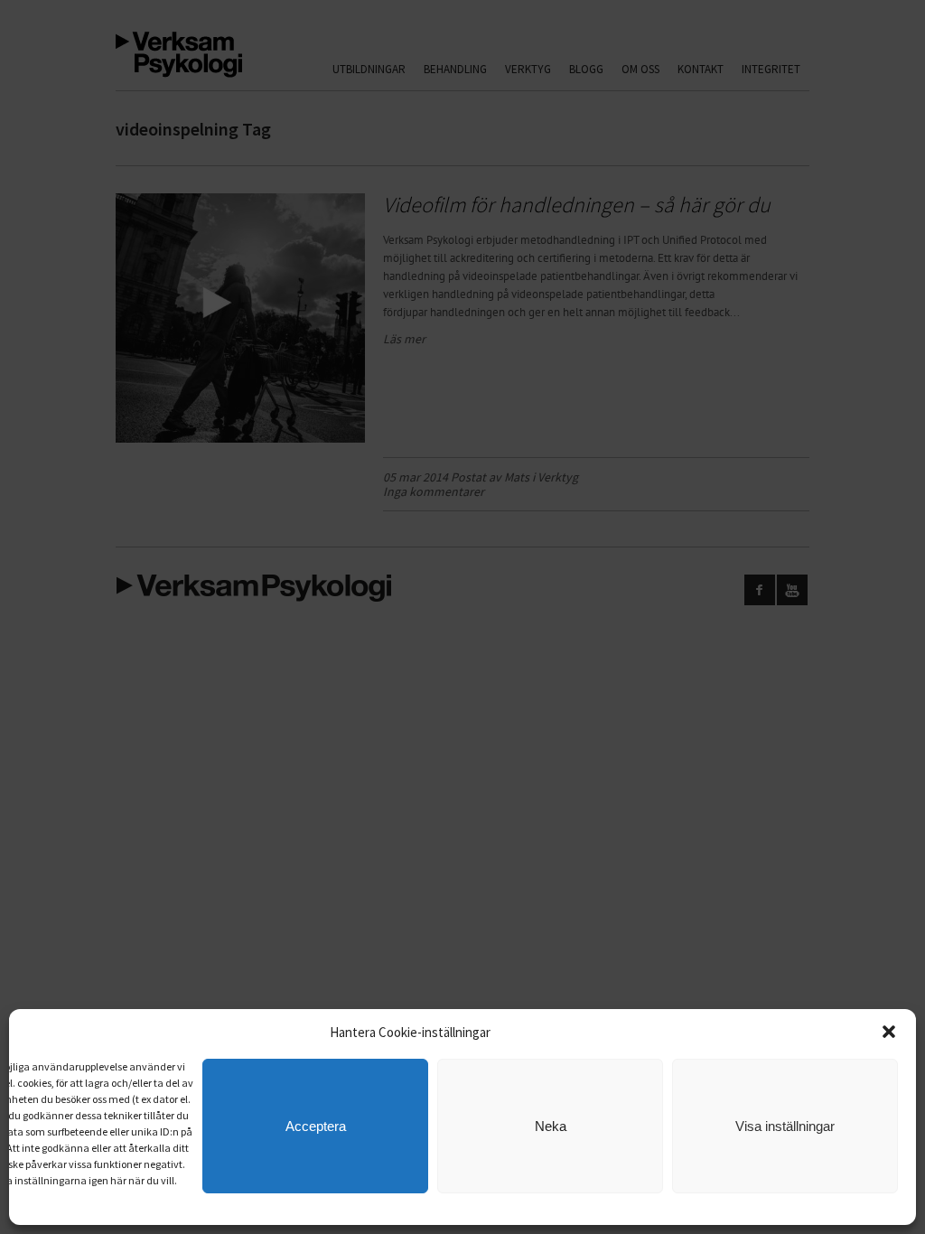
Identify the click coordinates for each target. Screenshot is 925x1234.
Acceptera (315, 1126)
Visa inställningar (785, 1126)
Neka (550, 1126)
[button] (889, 1032)
